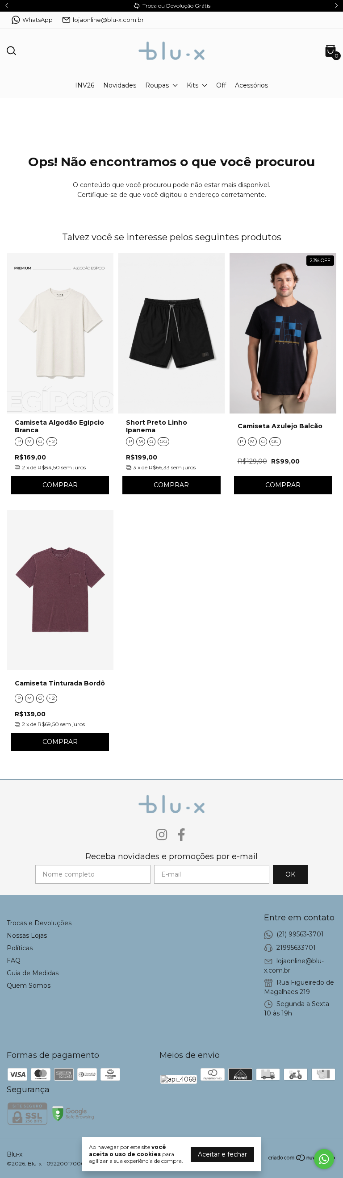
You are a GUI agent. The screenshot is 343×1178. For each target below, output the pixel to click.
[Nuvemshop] (302, 1159)
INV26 (84, 85)
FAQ (14, 961)
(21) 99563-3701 (300, 934)
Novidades (119, 85)
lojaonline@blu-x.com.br (108, 19)
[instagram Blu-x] (162, 835)
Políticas (20, 948)
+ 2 (52, 441)
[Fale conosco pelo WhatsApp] (324, 1159)
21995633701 (296, 948)
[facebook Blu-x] (181, 835)
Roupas (157, 85)
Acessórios (251, 85)
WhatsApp (37, 19)
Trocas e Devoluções (39, 923)
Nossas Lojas (27, 936)
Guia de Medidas (33, 973)
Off (221, 85)
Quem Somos (28, 986)
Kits (192, 85)
